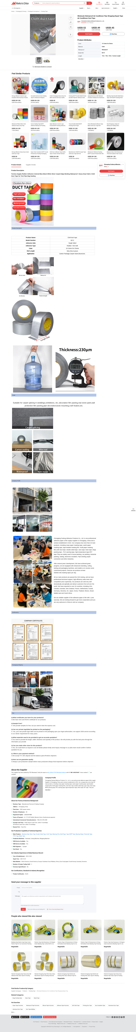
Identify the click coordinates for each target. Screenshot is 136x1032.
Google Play (25, 1017)
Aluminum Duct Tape (18, 1009)
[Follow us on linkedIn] (124, 1017)
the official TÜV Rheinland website (57, 772)
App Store (15, 1017)
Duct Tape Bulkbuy (30, 1009)
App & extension (105, 8)
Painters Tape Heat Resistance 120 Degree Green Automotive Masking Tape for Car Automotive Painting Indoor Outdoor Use (114, 943)
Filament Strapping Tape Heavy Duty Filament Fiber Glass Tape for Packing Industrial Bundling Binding (113, 975)
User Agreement (76, 1026)
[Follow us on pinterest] (121, 1017)
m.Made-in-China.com (71, 1023)
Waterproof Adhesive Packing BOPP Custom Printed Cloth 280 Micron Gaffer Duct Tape (95, 153)
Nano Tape (28, 998)
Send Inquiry (88, 34)
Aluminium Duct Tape (113, 1005)
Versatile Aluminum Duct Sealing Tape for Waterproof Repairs (39, 96)
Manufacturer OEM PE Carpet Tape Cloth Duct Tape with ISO (77, 152)
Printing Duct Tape (87, 1005)
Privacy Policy (92, 1026)
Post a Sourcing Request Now (55, 909)
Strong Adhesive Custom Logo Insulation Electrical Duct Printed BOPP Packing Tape (20, 97)
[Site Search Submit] (89, 3)
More (12, 1012)
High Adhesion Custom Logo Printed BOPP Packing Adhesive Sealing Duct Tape (57, 125)
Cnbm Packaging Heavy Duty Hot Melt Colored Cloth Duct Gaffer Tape (58, 97)
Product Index (95, 1021)
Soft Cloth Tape (75, 1005)
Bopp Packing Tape (17, 998)
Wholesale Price (77, 1021)
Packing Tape (44, 11)
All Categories (16, 8)
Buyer (88, 8)
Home (12, 11)
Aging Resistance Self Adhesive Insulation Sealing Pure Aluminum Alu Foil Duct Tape (96, 97)
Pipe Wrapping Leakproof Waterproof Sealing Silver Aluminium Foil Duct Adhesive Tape (115, 125)
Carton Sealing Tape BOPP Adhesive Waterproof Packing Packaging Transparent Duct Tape (39, 125)
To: (19, 892)
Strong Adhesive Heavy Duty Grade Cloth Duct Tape (20, 152)
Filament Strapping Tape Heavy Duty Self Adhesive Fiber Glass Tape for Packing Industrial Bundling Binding (21, 975)
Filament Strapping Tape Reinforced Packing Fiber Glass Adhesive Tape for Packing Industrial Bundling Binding (67, 975)
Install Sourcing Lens (50, 1017)
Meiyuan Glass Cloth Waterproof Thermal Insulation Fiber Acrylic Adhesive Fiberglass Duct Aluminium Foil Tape (115, 153)
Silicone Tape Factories (48, 1005)
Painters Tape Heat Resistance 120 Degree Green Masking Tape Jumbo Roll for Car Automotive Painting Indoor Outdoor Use (44, 943)
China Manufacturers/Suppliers (55, 1021)
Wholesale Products (68, 1021)
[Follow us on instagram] (117, 1017)
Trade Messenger (36, 1017)
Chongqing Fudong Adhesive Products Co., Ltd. (92, 21)
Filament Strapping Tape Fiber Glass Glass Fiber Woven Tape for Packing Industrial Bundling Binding (44, 975)
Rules (123, 8)
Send (23, 909)
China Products (44, 1021)
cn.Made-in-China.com (83, 1023)
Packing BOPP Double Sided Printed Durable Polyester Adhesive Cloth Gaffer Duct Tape (77, 97)
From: (18, 887)
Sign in (123, 4)
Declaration (84, 1026)
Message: (17, 896)
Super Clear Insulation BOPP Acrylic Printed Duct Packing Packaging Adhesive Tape (39, 153)
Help (96, 8)
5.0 (106, 166)
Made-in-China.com (61, 1023)
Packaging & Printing (21, 11)
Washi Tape (36, 998)
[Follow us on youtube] (119, 1017)
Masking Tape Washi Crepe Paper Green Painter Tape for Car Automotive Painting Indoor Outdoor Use (21, 943)
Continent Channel (86, 1021)
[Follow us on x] (115, 1017)
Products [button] (36, 3)
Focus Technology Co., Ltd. (57, 1026)
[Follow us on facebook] (112, 1017)
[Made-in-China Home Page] (19, 3)
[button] (84, 3)
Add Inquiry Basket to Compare (43, 66)
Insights (101, 1021)
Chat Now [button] (114, 34)
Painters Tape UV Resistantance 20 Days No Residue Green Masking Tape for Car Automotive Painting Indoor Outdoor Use (67, 943)
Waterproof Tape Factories (32, 1005)
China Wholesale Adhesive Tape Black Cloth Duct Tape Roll (95, 124)
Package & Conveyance (33, 11)
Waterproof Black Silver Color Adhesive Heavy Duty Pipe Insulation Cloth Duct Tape (19, 125)
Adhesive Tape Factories (63, 1005)
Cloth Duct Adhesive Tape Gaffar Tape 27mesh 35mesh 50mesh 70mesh (58, 153)
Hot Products (36, 1021)
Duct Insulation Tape (100, 1005)
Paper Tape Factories (18, 1005)
